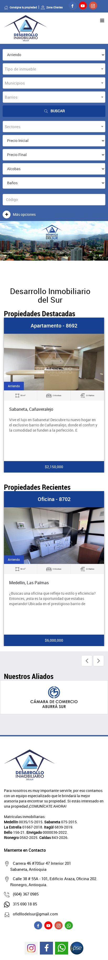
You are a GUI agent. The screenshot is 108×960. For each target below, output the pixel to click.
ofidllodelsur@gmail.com (35, 913)
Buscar (58, 110)
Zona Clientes (54, 7)
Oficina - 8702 (54, 499)
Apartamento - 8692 (54, 325)
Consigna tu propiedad (23, 7)
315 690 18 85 (25, 904)
